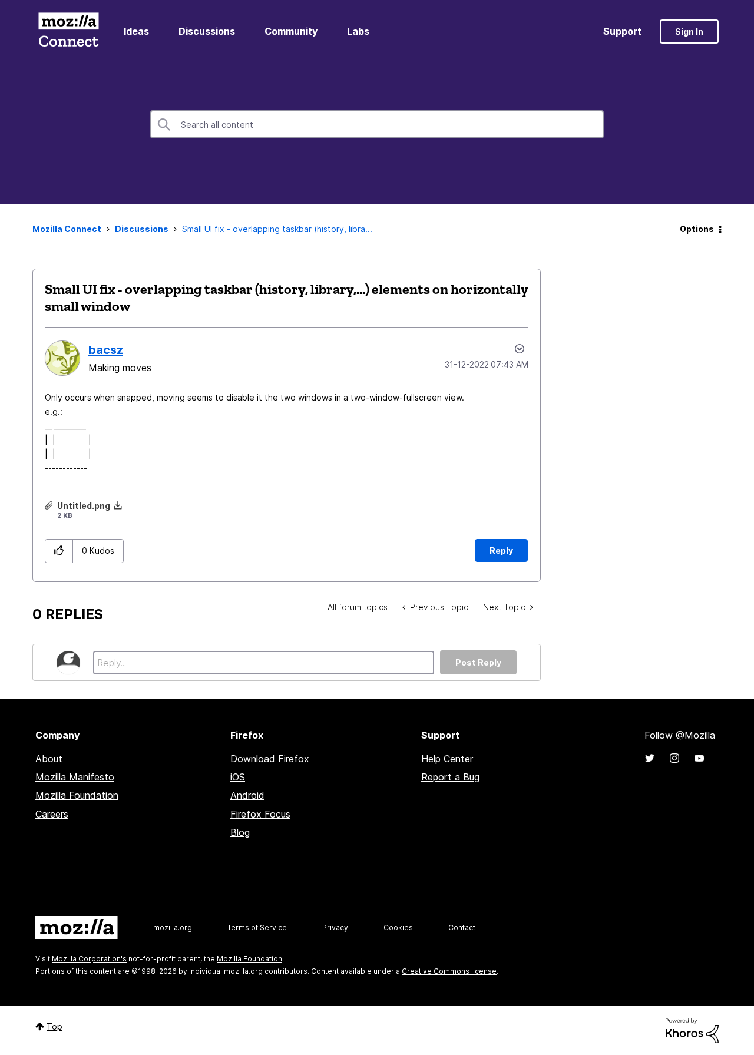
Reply (501, 550)
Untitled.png (83, 506)
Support (622, 31)
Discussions (206, 31)
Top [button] (54, 1026)
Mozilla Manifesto (74, 777)
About (48, 759)
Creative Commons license (449, 971)
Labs (358, 31)
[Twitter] (649, 758)
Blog (240, 832)
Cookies (398, 927)
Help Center (447, 759)
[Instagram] (674, 758)
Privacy (335, 927)
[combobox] (377, 124)
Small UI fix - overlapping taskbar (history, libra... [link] (277, 229)
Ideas (136, 31)
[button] (59, 551)
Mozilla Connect (68, 31)
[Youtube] (699, 758)
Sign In (689, 32)
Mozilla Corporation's (89, 958)
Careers (51, 814)
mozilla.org (172, 927)
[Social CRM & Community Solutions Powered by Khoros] (692, 1030)
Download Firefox (269, 759)
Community (291, 31)
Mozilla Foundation (76, 795)
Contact (461, 927)
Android (247, 795)
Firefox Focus (260, 814)
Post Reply (478, 662)
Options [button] (697, 229)
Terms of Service (257, 927)
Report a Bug (450, 777)
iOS (237, 777)
